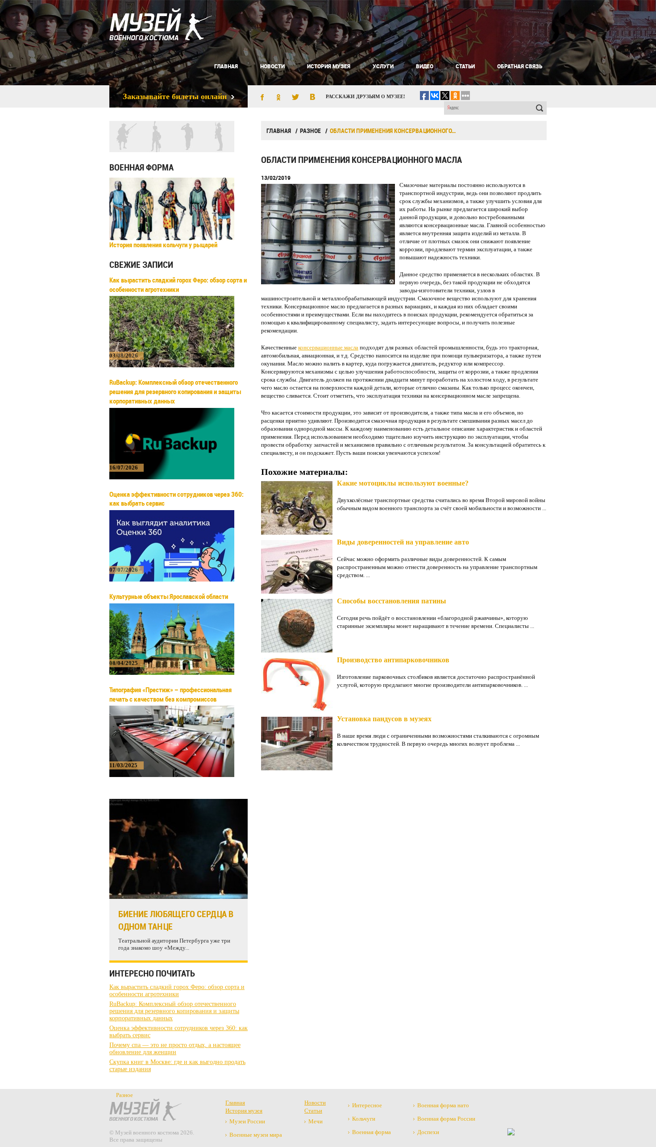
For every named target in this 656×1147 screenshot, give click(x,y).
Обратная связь (519, 66)
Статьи (465, 66)
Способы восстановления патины (391, 601)
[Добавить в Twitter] (295, 98)
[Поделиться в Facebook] (261, 98)
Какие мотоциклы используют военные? (403, 483)
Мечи (315, 1121)
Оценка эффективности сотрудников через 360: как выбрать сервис (176, 499)
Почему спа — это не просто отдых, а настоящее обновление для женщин (175, 1049)
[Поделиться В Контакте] (312, 98)
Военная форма (141, 167)
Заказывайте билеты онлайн (175, 96)
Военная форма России (446, 1118)
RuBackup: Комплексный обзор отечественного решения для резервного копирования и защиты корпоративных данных (175, 391)
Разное (310, 130)
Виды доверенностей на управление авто (403, 542)
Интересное (367, 1105)
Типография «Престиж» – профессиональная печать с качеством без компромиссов (170, 694)
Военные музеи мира (255, 1134)
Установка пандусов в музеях (384, 719)
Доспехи (428, 1132)
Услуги (383, 66)
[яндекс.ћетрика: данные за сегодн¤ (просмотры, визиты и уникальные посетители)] (511, 1131)
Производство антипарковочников (393, 660)
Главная (226, 66)
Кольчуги (363, 1118)
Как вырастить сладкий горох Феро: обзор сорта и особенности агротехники (178, 284)
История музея (328, 66)
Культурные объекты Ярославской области (168, 596)
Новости (272, 66)
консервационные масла (328, 347)
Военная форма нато (443, 1105)
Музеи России (247, 1121)
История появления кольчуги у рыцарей (163, 244)
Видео (424, 66)
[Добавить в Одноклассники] (278, 98)
